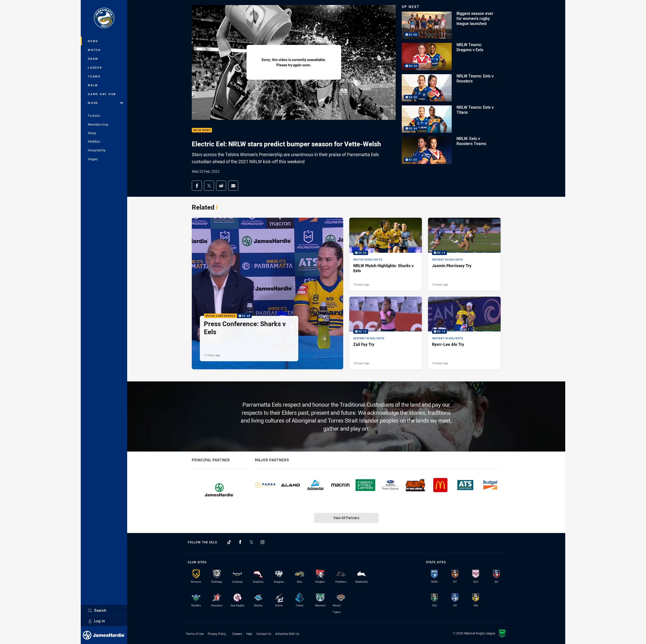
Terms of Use (195, 634)
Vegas (93, 159)
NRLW (93, 85)
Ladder (95, 67)
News (93, 41)
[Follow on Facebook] (240, 542)
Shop (92, 133)
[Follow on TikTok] (229, 542)
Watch (94, 50)
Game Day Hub (102, 94)
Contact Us (263, 634)
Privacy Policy (217, 634)
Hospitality (97, 150)
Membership (98, 124)
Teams (94, 76)
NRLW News (201, 130)
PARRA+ (94, 141)
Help (249, 634)
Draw (93, 59)
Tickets (94, 115)
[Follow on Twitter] (251, 542)
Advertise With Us (287, 634)
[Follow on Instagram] (262, 542)
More (93, 103)
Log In (99, 621)
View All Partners (346, 517)
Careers (237, 634)
